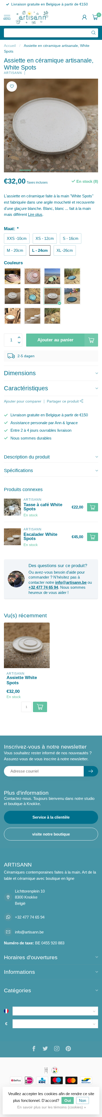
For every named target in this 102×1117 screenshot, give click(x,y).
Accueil (10, 45)
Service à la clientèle (51, 817)
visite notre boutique (51, 834)
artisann (13, 72)
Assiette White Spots (22, 680)
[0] (95, 17)
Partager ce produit (63, 401)
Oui (67, 1100)
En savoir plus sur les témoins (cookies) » (51, 1107)
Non (82, 1100)
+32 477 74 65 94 (43, 587)
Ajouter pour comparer (22, 401)
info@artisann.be (71, 582)
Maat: (11, 228)
